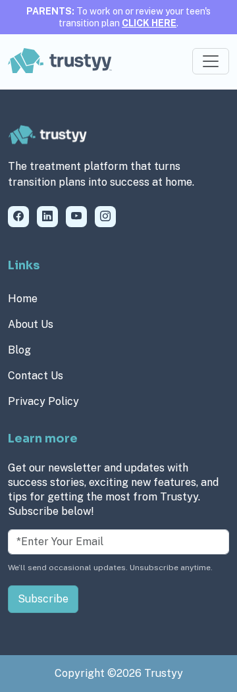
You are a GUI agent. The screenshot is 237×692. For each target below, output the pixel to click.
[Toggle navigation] (210, 61)
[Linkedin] (47, 216)
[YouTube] (76, 216)
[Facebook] (18, 216)
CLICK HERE (149, 23)
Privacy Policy (43, 401)
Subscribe (43, 599)
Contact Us (35, 375)
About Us (30, 324)
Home (23, 298)
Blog (19, 350)
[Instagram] (105, 216)
